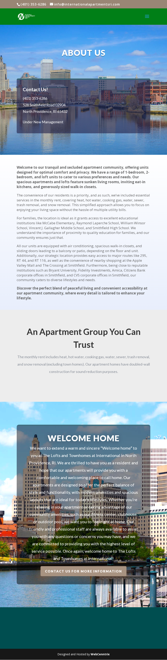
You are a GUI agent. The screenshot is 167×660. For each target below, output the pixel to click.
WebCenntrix (100, 654)
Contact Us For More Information (83, 571)
